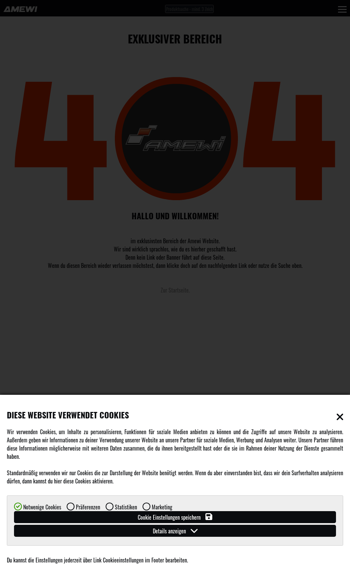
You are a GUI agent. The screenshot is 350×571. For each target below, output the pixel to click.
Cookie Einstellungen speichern (170, 517)
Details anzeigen (170, 531)
